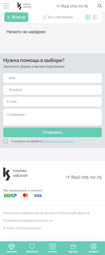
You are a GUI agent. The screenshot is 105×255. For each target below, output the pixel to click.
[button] (52, 132)
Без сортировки (60, 17)
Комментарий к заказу (21, 115)
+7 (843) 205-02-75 (72, 6)
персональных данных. (59, 141)
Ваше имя (13, 75)
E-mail (9, 99)
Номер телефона (20, 87)
